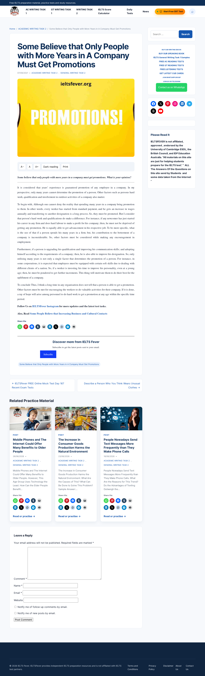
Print (65, 166)
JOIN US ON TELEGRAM (171, 81)
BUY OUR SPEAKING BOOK (171, 53)
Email (18, 592)
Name (18, 585)
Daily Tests (130, 11)
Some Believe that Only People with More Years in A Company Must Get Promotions (59, 364)
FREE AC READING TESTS (171, 61)
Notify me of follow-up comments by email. (42, 606)
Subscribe (48, 354)
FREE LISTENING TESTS (171, 69)
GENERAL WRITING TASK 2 (72, 73)
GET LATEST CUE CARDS (172, 73)
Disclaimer (168, 666)
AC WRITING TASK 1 (36, 11)
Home (12, 29)
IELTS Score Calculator (104, 11)
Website (18, 600)
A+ (37, 166)
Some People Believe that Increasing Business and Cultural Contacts (68, 313)
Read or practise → (24, 516)
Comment (20, 578)
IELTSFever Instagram (45, 306)
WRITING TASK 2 (84, 11)
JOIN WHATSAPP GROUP (172, 77)
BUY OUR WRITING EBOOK (171, 50)
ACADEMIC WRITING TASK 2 (32, 29)
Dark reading (50, 166)
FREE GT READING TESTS (171, 65)
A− (22, 166)
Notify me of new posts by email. (36, 613)
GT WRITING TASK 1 (61, 11)
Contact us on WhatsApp (171, 87)
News (146, 11)
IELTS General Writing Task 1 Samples (171, 57)
